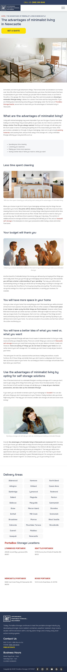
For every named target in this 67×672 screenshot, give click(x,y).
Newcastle (33, 536)
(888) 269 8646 (34, 2)
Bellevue (13, 503)
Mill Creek (33, 514)
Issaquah (13, 536)
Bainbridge (13, 492)
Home (3, 16)
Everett (13, 531)
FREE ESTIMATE (9, 647)
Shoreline (54, 508)
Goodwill (50, 393)
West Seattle (54, 519)
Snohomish (54, 514)
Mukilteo (33, 531)
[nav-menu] (63, 8)
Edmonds (13, 525)
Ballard (13, 497)
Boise (13, 508)
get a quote (13, 31)
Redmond (54, 492)
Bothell (13, 514)
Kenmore (33, 481)
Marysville (34, 503)
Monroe (33, 519)
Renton (54, 497)
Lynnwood (33, 492)
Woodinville (54, 525)
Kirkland (33, 486)
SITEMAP (31, 669)
